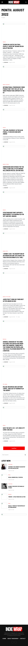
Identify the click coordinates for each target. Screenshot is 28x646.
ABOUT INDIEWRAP (12, 638)
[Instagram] (12, 642)
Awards (4, 41)
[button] (2, 2)
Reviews (9, 494)
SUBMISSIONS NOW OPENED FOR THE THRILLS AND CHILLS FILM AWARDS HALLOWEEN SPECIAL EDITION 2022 (13, 168)
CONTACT (23, 638)
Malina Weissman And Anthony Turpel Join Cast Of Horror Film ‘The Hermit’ (13, 388)
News (9, 296)
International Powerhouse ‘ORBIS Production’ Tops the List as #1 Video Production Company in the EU (14, 89)
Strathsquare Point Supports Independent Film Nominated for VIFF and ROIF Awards (13, 214)
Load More (14, 448)
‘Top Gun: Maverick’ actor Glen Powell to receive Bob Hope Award (13, 132)
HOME (4, 638)
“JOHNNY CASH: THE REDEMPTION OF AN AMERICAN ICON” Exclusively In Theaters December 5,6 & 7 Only (13, 255)
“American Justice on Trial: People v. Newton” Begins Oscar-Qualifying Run (13, 46)
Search (25, 455)
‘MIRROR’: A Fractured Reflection (16, 496)
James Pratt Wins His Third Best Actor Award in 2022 (13, 300)
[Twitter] (15, 642)
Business (8, 84)
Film (7, 251)
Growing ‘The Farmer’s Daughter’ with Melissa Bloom (16, 467)
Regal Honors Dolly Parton (15, 477)
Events (7, 164)
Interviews (10, 464)
